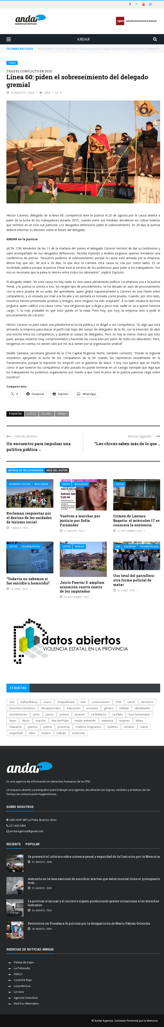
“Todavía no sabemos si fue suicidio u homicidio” (28, 581)
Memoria (79, 546)
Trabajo (12, 63)
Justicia (120, 484)
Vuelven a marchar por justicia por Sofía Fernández (80, 520)
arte (12, 702)
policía (47, 727)
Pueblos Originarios (88, 727)
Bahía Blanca (29, 702)
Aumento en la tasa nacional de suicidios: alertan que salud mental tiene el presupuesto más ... (94, 881)
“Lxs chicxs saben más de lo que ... (127, 443)
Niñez (139, 720)
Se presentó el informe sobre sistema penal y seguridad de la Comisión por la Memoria (94, 856)
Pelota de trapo (24, 962)
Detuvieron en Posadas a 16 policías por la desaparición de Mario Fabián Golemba (89, 923)
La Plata (117, 714)
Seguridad (129, 546)
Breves (66, 484)
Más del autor (57, 470)
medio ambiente (85, 720)
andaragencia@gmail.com (26, 831)
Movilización (41, 484)
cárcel (131, 702)
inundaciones (18, 714)
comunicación (101, 702)
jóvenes (80, 714)
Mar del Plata (60, 720)
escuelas (92, 708)
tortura (46, 733)
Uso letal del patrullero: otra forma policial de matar (134, 580)
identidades (142, 708)
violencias (78, 733)
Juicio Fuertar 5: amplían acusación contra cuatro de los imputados (82, 587)
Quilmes (112, 727)
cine (83, 702)
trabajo (61, 413)
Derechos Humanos (22, 708)
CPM (118, 546)
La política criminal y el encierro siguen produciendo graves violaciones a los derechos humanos (93, 903)
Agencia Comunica (26, 998)
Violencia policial (31, 546)
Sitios (32, 733)
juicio (36, 714)
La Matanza (98, 714)
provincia (64, 727)
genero (108, 708)
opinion (32, 727)
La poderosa (22, 986)
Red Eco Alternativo (26, 1003)
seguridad (16, 733)
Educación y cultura (19, 484)
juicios (50, 714)
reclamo (46, 413)
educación (73, 708)
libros (26, 720)
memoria (107, 720)
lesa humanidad (139, 714)
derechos (147, 702)
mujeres (124, 720)
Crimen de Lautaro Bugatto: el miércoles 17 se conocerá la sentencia (136, 520)
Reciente (13, 844)
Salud (144, 727)
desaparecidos (51, 708)
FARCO (18, 974)
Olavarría (15, 727)
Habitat (124, 708)
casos (47, 702)
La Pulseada (22, 968)
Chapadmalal (66, 702)
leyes (12, 720)
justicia (31, 413)
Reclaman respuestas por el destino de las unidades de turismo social (29, 517)
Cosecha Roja (23, 980)
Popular (32, 844)
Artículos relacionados (25, 470)
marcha (40, 720)
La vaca (19, 992)
